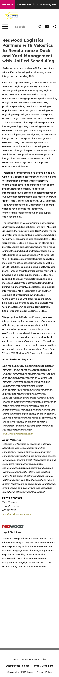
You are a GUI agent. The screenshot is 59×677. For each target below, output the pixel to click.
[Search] (40, 26)
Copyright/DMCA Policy (20, 672)
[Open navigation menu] (5, 26)
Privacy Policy (44, 672)
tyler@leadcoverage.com (16, 514)
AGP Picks (7, 4)
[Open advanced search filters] (46, 26)
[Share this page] (55, 26)
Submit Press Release (18, 665)
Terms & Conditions (42, 665)
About (16, 659)
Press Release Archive (34, 659)
